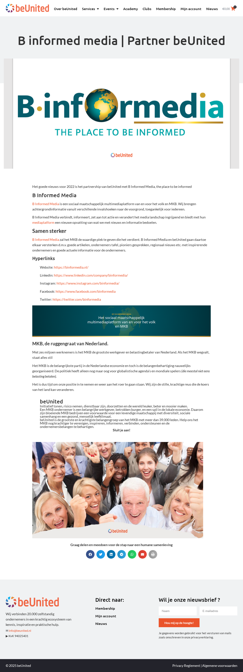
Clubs (147, 8)
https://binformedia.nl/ (71, 267)
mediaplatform (43, 222)
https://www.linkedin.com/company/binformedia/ (91, 275)
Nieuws (212, 8)
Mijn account (191, 8)
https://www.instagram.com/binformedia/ (88, 283)
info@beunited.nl (20, 630)
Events (109, 8)
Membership (166, 8)
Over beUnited (65, 8)
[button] (90, 554)
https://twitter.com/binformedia (77, 299)
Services (88, 8)
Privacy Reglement (186, 665)
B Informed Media (45, 204)
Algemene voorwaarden (219, 665)
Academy (130, 8)
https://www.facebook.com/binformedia (86, 291)
